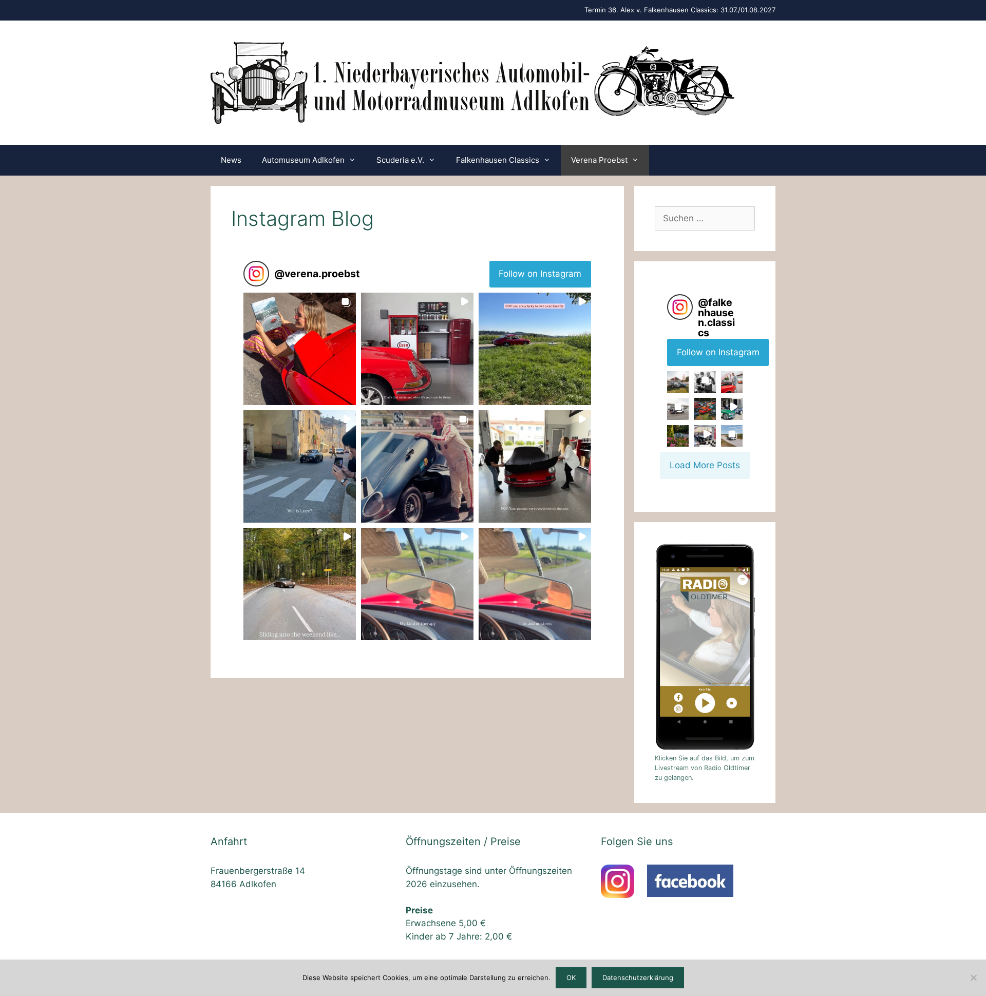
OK (571, 977)
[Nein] (973, 977)
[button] (299, 349)
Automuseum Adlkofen (303, 160)
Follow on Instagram (540, 274)
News (231, 160)
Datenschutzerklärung (637, 977)
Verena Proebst (599, 160)
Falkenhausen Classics (497, 160)
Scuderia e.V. (400, 160)
